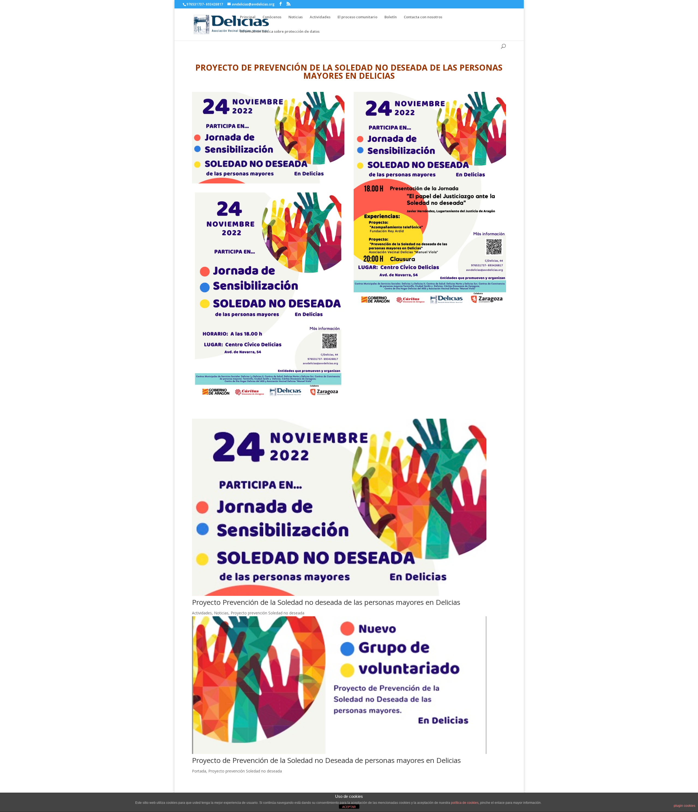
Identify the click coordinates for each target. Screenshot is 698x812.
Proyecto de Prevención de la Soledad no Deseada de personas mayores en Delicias (326, 760)
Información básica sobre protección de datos (280, 31)
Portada (199, 771)
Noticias (295, 16)
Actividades (320, 16)
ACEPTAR (349, 806)
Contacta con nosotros (423, 16)
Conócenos (272, 16)
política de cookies (465, 803)
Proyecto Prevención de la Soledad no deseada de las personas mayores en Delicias (326, 602)
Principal (247, 16)
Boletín (390, 16)
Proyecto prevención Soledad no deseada (267, 612)
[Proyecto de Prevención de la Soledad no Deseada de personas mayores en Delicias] (349, 685)
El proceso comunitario (357, 16)
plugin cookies (684, 806)
